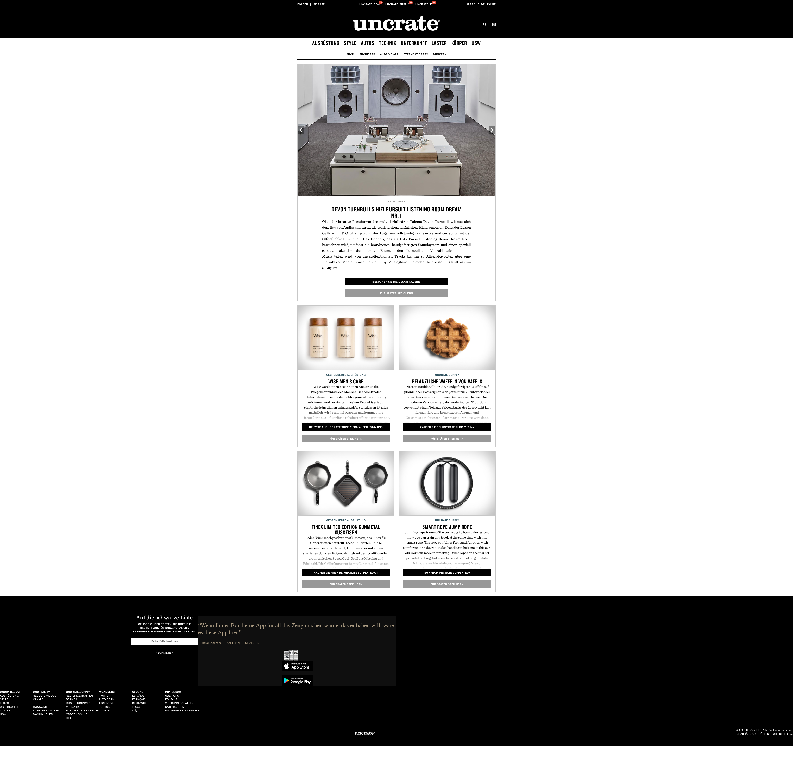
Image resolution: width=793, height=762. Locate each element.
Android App (389, 54)
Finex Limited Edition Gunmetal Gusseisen (346, 529)
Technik (387, 42)
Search (484, 24)
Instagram (107, 699)
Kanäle (38, 699)
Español (138, 695)
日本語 (136, 706)
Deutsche (481, 4)
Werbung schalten (179, 703)
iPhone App (367, 54)
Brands (71, 699)
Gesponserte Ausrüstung (346, 375)
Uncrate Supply (447, 375)
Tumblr (104, 710)
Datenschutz (175, 706)
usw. (3, 714)
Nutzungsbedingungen (182, 710)
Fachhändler (43, 714)
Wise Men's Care (345, 381)
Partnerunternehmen (82, 710)
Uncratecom (369, 4)
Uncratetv (424, 4)
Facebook (106, 703)
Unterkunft (414, 42)
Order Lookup (76, 714)
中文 (134, 710)
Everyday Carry (416, 54)
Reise (392, 201)
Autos (367, 42)
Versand (72, 706)
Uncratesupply (398, 4)
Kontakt (171, 699)
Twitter (105, 695)
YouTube (105, 706)
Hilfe (70, 717)
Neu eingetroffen (79, 695)
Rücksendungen (78, 703)
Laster (439, 42)
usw (476, 42)
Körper (459, 42)
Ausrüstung (325, 42)
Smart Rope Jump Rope (447, 526)
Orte (401, 201)
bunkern (440, 54)
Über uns (172, 695)
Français (139, 699)
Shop (350, 54)
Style (350, 42)
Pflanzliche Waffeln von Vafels (447, 381)
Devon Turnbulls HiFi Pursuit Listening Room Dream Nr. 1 (396, 212)
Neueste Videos (44, 695)
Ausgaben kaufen (46, 710)
